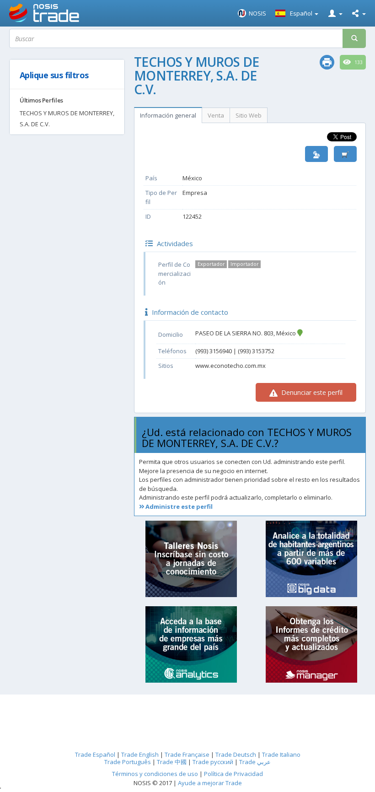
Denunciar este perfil (311, 392)
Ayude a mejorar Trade (210, 783)
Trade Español (95, 754)
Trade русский (213, 762)
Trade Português (127, 762)
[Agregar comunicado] (345, 154)
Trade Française (187, 754)
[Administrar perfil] (316, 154)
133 (358, 62)
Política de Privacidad (233, 774)
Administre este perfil (178, 506)
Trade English (140, 754)
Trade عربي (255, 762)
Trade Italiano (281, 754)
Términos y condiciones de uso (155, 774)
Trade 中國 (172, 762)
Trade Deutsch (235, 754)
